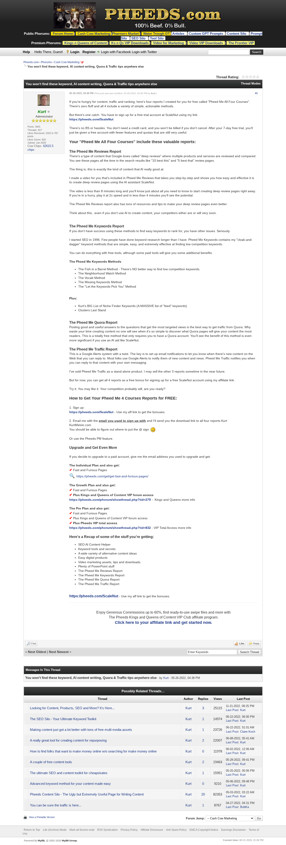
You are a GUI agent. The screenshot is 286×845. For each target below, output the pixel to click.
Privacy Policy (129, 829)
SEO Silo (138, 38)
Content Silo (237, 33)
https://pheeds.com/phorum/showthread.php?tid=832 (110, 528)
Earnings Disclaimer (233, 829)
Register (89, 52)
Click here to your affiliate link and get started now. (163, 622)
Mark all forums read (81, 829)
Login (74, 52)
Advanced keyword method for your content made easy (70, 783)
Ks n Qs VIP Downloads (130, 43)
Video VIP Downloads (206, 43)
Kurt (153, 93)
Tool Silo (157, 38)
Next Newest (59, 652)
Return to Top (32, 829)
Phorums (46, 62)
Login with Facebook (116, 52)
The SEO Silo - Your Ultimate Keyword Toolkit (63, 719)
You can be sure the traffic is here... (55, 805)
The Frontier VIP (241, 43)
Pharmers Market (125, 33)
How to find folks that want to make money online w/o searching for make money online (93, 751)
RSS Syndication (107, 829)
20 (203, 794)
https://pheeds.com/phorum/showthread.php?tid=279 (110, 499)
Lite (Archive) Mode (55, 829)
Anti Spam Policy (176, 829)
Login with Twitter (144, 52)
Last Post (232, 710)
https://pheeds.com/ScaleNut (91, 119)
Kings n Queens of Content (85, 43)
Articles (178, 33)
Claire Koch (247, 731)
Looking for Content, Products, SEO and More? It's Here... (72, 708)
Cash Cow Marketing (67, 62)
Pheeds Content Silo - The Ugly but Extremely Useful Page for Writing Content (87, 794)
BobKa (244, 807)
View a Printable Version (42, 817)
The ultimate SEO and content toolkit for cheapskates (68, 773)
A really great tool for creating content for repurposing (68, 740)
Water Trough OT (156, 33)
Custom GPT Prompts (206, 33)
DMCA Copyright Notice (203, 829)
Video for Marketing (168, 43)
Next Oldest (37, 652)
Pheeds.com (31, 62)
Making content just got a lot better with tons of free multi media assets (81, 730)
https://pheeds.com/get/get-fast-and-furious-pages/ (112, 476)
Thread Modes (251, 83)
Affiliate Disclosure (152, 829)
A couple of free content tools (51, 762)
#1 (256, 93)
